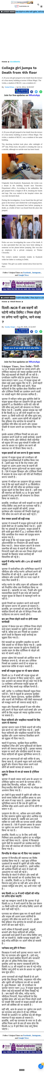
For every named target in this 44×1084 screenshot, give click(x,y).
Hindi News (15, 301)
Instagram (36, 273)
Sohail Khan (9, 87)
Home (4, 62)
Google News (23, 275)
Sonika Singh (10, 327)
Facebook (27, 273)
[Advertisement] (22, 37)
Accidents (15, 62)
